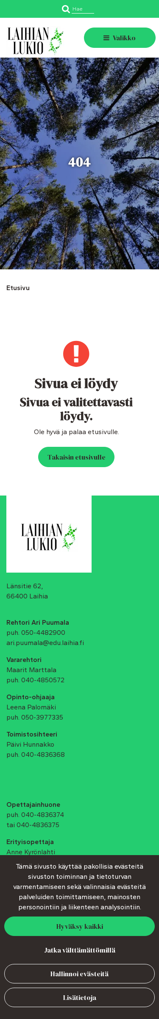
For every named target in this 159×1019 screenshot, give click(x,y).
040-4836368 (43, 754)
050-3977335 (42, 717)
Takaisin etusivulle (76, 457)
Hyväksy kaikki (79, 926)
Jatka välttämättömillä (79, 950)
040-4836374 (42, 815)
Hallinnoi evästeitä (79, 973)
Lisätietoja (79, 997)
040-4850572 (42, 680)
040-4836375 (38, 825)
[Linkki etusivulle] (35, 41)
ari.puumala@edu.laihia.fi (45, 643)
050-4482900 (43, 633)
